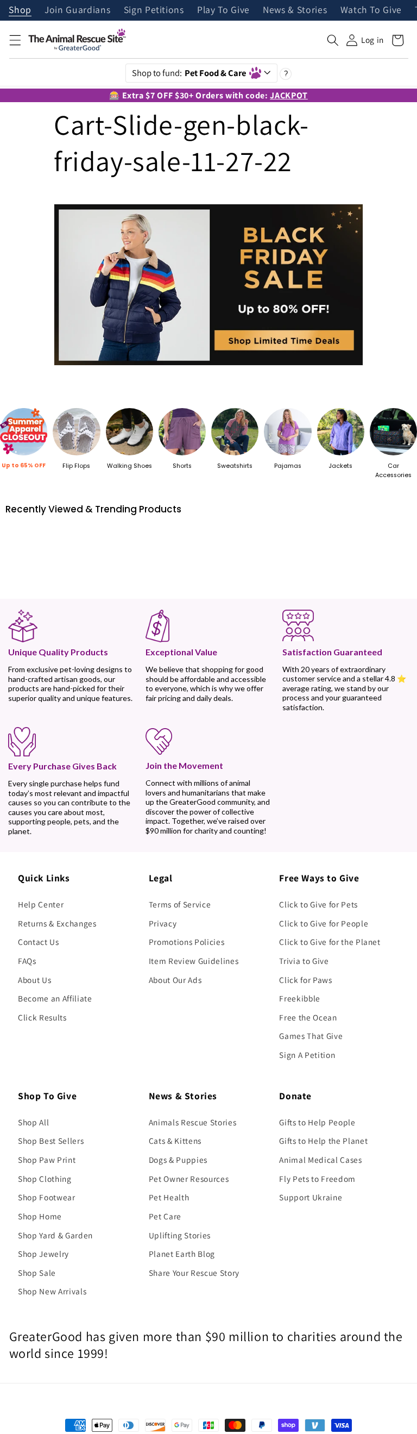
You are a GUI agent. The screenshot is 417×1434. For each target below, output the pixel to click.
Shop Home (40, 1216)
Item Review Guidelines (194, 960)
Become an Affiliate (55, 998)
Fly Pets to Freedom (317, 1178)
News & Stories (295, 10)
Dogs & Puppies (178, 1159)
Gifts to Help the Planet (323, 1140)
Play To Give (223, 10)
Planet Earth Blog (182, 1253)
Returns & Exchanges (57, 923)
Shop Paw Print (46, 1159)
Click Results (42, 1017)
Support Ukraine (310, 1197)
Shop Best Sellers (51, 1140)
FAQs (27, 960)
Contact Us (38, 941)
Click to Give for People (323, 923)
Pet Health (169, 1197)
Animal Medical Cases (320, 1159)
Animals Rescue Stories (193, 1122)
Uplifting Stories (180, 1235)
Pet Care (165, 1216)
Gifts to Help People (317, 1122)
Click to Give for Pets (318, 904)
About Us (34, 979)
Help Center (41, 904)
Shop (20, 10)
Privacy (163, 923)
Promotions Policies (187, 941)
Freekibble (299, 998)
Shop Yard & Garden (55, 1235)
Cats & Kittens (175, 1140)
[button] (15, 40)
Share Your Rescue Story (194, 1272)
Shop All (33, 1122)
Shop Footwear (46, 1197)
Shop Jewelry (43, 1253)
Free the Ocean (308, 1017)
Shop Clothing (45, 1178)
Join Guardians (77, 10)
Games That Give (311, 1035)
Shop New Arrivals (52, 1291)
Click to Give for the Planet (329, 941)
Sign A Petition (307, 1054)
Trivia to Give (303, 960)
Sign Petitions (154, 10)
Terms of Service (180, 904)
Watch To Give (371, 10)
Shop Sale (37, 1272)
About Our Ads (175, 979)
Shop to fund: (189, 73)
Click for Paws (305, 979)
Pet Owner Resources (189, 1178)
